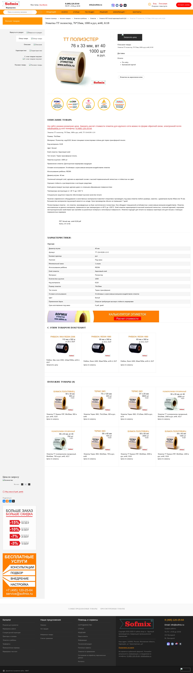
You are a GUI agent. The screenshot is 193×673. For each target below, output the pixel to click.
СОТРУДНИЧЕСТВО (85, 625)
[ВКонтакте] (4, 501)
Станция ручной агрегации (11, 632)
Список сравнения (46, 638)
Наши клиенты (83, 636)
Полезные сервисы (84, 648)
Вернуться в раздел (17, 32)
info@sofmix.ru (95, 5)
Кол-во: (17, 484)
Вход (154, 3)
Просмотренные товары (112, 609)
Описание (27, 44)
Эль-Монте (43, 5)
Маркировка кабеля (9, 629)
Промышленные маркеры (11, 648)
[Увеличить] (81, 60)
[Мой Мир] (10, 501)
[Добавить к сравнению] (112, 39)
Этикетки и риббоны (9, 640)
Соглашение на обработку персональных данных (92, 656)
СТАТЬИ (81, 629)
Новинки (43, 625)
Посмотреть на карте (126, 647)
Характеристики (21, 50)
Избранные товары (46, 634)
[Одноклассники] (7, 501)
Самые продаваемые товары (82, 609)
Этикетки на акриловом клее (131, 77)
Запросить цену (129, 37)
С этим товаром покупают (33, 56)
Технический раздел (85, 644)
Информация (82, 640)
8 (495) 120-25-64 (84, 128)
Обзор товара (23, 38)
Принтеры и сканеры (10, 636)
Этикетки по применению (86, 651)
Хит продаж (44, 629)
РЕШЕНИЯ (81, 632)
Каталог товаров (12, 21)
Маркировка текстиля (10, 651)
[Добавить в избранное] (112, 34)
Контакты (81, 661)
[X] (13, 501)
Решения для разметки (10, 625)
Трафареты (6, 644)
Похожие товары (20, 65)
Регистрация (163, 3)
